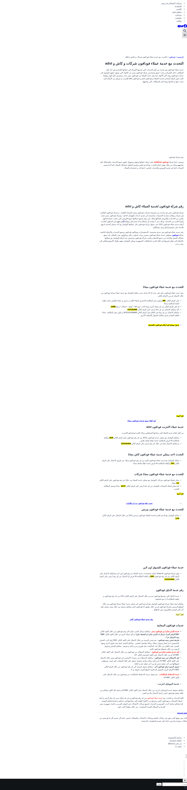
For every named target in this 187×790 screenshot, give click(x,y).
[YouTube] (179, 27)
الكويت (179, 9)
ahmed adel (182, 713)
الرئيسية (180, 57)
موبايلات (178, 15)
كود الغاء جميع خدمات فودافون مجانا (141, 421)
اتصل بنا (178, 746)
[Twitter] (182, 27)
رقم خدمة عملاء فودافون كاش (141, 619)
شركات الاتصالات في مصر (171, 3)
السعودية (178, 6)
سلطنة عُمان (177, 12)
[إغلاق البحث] (185, 780)
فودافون (172, 57)
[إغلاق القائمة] (186, 756)
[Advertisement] (141, 100)
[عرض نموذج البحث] (184, 31)
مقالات (179, 21)
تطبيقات (178, 18)
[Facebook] (185, 27)
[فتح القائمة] (184, 35)
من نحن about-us (175, 743)
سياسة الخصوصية (175, 738)
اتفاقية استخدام (176, 741)
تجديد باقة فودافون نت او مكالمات (139, 503)
